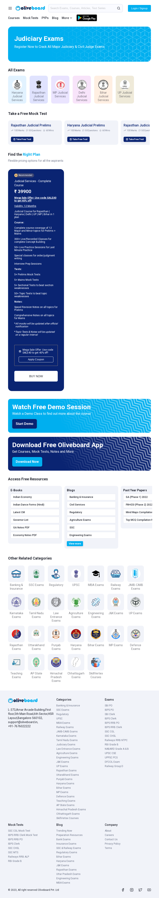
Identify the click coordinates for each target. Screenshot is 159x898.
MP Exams (62, 792)
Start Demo (24, 423)
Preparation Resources (69, 835)
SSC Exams (62, 709)
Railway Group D (114, 766)
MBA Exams (63, 722)
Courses (14, 18)
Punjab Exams (64, 779)
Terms (108, 848)
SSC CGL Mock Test (19, 830)
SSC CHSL (110, 735)
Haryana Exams (65, 783)
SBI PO (108, 705)
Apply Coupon (36, 359)
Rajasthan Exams (66, 770)
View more (75, 543)
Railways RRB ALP (18, 856)
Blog (55, 18)
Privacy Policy (112, 843)
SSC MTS (13, 852)
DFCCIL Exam (112, 761)
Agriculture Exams (80, 520)
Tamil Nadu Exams (67, 740)
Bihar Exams (63, 787)
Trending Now (64, 830)
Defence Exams (65, 796)
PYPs (45, 18)
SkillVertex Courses (67, 818)
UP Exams (62, 766)
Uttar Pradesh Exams (68, 874)
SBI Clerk (110, 714)
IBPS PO (109, 709)
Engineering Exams (81, 535)
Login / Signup (139, 8)
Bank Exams (63, 839)
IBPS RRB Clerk (113, 727)
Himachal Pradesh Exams (71, 809)
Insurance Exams (66, 843)
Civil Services (77, 504)
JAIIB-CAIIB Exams (67, 731)
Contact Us (111, 839)
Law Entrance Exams (68, 748)
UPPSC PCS (111, 757)
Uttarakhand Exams (67, 774)
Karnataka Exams (66, 735)
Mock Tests (30, 18)
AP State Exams (65, 805)
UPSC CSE (110, 753)
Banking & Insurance (81, 497)
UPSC (59, 718)
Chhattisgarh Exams (68, 813)
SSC (72, 527)
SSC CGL (109, 731)
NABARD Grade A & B (117, 748)
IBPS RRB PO (112, 722)
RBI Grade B (111, 744)
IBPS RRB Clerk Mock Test (23, 835)
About (108, 830)
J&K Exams (62, 761)
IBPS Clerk (110, 718)
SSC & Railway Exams (68, 848)
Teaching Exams (65, 800)
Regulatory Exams (66, 852)
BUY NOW (36, 376)
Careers (109, 835)
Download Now (27, 462)
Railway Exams (65, 727)
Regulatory (76, 512)
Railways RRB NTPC (116, 740)
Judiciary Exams (65, 744)
